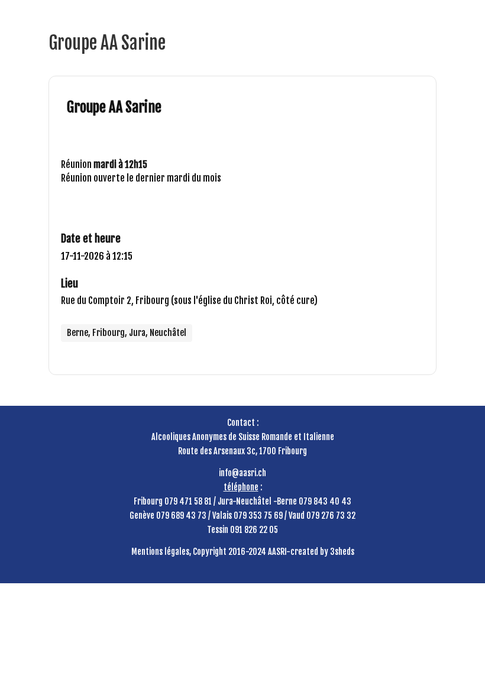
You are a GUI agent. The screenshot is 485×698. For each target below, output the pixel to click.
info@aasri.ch (242, 473)
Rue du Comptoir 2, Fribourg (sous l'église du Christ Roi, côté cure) (189, 300)
